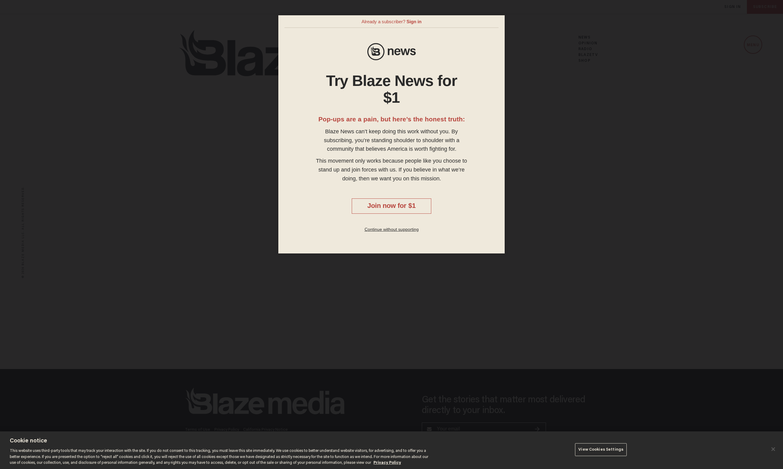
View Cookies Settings (600, 450)
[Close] (773, 449)
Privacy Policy (387, 463)
